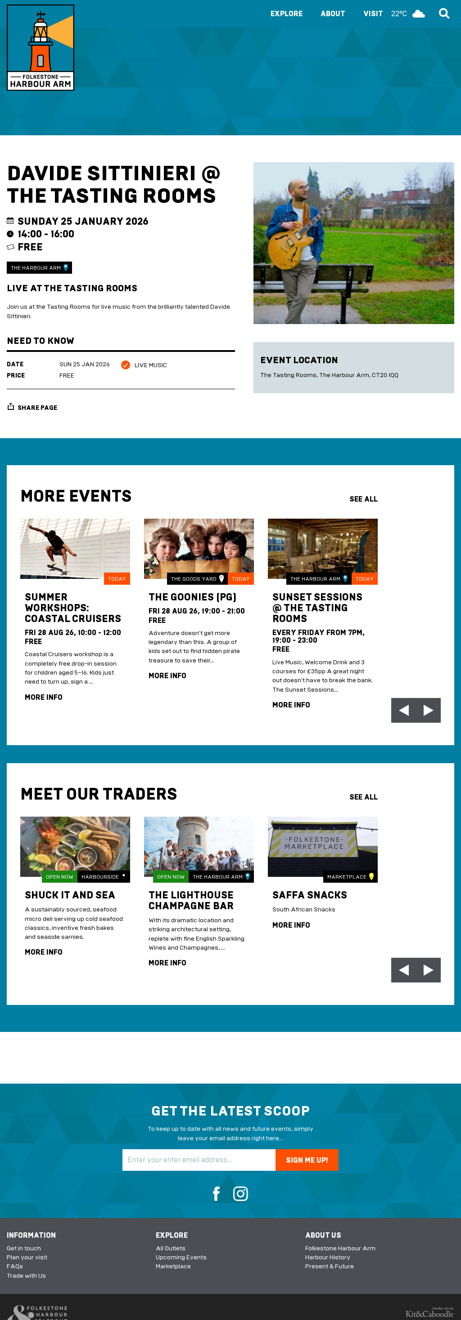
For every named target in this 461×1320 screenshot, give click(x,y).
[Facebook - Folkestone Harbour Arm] (219, 1194)
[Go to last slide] (403, 710)
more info (44, 697)
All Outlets (170, 1248)
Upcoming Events (181, 1257)
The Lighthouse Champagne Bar (191, 900)
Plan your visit (27, 1257)
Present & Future (329, 1266)
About (333, 13)
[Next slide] (428, 710)
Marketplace (346, 877)
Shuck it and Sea (70, 895)
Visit (385, 13)
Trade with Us (26, 1276)
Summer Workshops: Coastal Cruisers (73, 608)
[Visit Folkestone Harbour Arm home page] (40, 47)
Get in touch (24, 1248)
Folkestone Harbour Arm (340, 1248)
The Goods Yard (194, 579)
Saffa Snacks (309, 895)
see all (363, 499)
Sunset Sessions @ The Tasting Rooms (317, 608)
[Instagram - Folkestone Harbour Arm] (237, 1194)
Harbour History (327, 1257)
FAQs (15, 1266)
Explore (287, 13)
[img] (75, 549)
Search (443, 13)
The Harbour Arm (36, 268)
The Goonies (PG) (192, 597)
